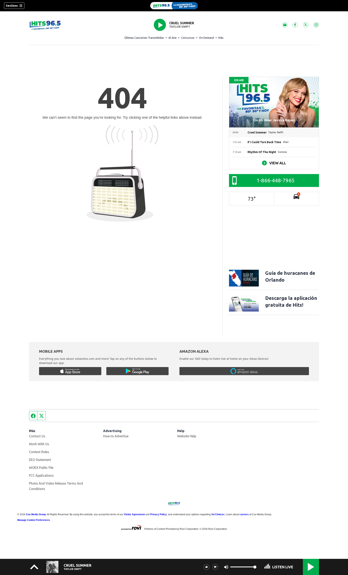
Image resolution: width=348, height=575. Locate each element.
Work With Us (39, 444)
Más (221, 37)
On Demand (206, 37)
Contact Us (37, 436)
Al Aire (172, 37)
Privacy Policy (158, 514)
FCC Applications (41, 475)
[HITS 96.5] (174, 6)
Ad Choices (218, 514)
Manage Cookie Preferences (33, 520)
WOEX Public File (41, 467)
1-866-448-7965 (276, 180)
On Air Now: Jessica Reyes (274, 120)
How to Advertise (115, 436)
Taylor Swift (179, 26)
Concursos (188, 37)
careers (244, 514)
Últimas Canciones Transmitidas (144, 37)
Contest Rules (39, 452)
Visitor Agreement (134, 514)
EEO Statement (40, 460)
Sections (12, 5)
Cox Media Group (36, 514)
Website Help (186, 436)
